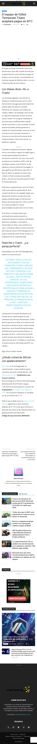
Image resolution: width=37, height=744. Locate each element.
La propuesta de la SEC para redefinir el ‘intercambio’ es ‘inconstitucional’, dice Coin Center (27, 455)
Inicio (3, 8)
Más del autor (23, 494)
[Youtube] (29, 727)
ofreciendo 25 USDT (9, 375)
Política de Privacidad (26, 710)
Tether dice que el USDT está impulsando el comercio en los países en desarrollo (23, 514)
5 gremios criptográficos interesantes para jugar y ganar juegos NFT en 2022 (10, 453)
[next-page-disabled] (6, 564)
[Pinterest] (12, 29)
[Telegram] (18, 727)
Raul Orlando (7, 24)
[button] (3, 3)
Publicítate (22, 734)
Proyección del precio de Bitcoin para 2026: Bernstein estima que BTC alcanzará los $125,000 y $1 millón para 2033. (23, 503)
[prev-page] (3, 564)
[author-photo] (18, 476)
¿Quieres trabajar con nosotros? (13, 736)
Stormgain (5, 366)
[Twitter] (8, 29)
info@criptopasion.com (22, 714)
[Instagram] (13, 727)
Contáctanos (27, 736)
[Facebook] (4, 29)
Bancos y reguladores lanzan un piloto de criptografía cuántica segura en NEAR (22, 523)
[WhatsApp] (17, 29)
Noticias (8, 8)
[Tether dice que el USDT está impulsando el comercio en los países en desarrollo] (6, 514)
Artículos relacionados (10, 494)
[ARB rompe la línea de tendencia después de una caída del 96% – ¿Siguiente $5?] (18, 629)
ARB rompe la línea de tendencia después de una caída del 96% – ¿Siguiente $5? (15, 639)
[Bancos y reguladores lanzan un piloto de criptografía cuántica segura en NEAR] (6, 523)
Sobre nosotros (14, 734)
